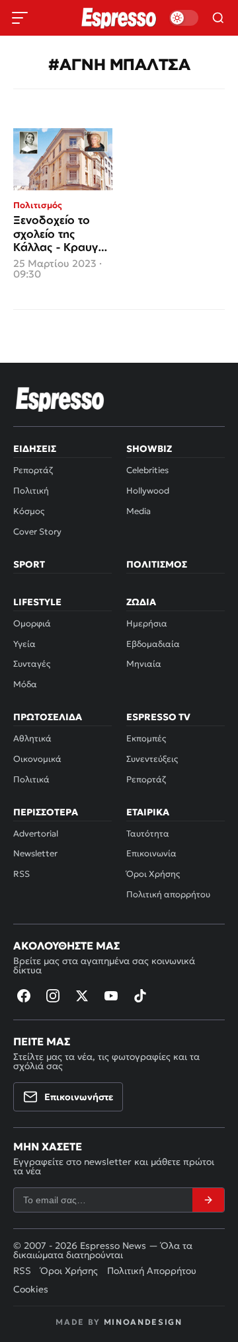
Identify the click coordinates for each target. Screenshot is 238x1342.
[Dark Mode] (183, 18)
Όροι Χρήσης (153, 873)
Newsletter (35, 853)
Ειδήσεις (34, 449)
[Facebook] (23, 995)
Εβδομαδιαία (153, 644)
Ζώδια (141, 602)
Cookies (30, 1289)
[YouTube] (111, 995)
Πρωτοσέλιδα (47, 717)
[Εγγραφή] (208, 1200)
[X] (82, 995)
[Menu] (20, 18)
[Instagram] (52, 995)
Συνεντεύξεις (152, 758)
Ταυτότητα (147, 833)
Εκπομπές (146, 738)
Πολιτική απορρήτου (168, 894)
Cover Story (37, 531)
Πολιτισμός (156, 564)
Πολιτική (31, 490)
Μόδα (25, 684)
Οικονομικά (37, 758)
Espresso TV (158, 717)
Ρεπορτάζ (33, 470)
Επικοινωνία (151, 853)
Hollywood (147, 490)
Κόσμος (28, 511)
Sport (29, 564)
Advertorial (35, 833)
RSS (21, 873)
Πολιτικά (31, 779)
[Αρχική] (60, 399)
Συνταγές (31, 663)
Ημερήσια (146, 623)
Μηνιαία (143, 663)
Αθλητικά (32, 738)
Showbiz (149, 449)
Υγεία (24, 644)
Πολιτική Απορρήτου (151, 1270)
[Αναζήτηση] (218, 18)
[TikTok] (140, 995)
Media (138, 511)
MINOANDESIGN (143, 1322)
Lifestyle (37, 602)
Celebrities (147, 470)
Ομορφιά (32, 623)
